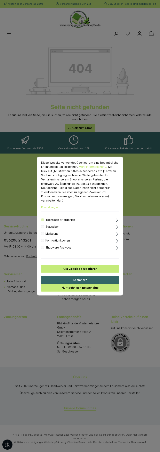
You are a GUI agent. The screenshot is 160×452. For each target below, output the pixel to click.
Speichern (80, 280)
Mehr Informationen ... (93, 166)
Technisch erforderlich (60, 219)
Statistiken (52, 226)
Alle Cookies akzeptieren (80, 268)
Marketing (52, 233)
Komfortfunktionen (57, 240)
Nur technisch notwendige (80, 287)
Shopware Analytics (58, 247)
